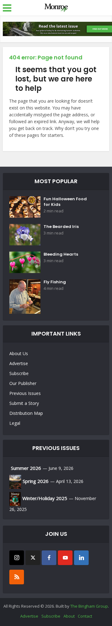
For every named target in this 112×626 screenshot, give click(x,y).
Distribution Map (26, 413)
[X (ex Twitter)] (33, 557)
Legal (14, 423)
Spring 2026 (36, 481)
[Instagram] (16, 557)
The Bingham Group (89, 606)
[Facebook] (49, 557)
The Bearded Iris (61, 227)
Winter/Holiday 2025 (44, 498)
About (69, 616)
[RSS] (16, 577)
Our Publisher (22, 383)
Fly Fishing (55, 282)
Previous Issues (25, 393)
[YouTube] (65, 557)
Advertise (18, 363)
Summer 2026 (26, 468)
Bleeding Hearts (61, 254)
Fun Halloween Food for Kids (65, 201)
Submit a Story (24, 403)
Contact (85, 616)
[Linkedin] (81, 557)
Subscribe (19, 373)
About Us (18, 353)
